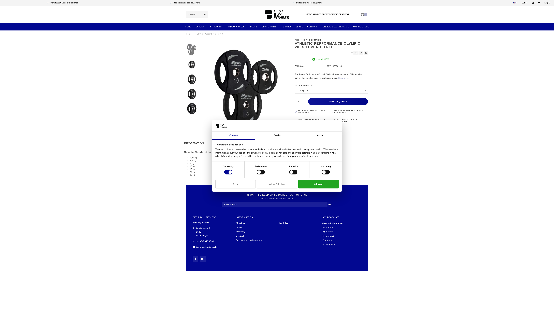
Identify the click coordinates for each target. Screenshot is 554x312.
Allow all (318, 184)
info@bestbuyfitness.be (207, 247)
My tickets (327, 231)
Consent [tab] (233, 135)
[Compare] (533, 3)
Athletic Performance (308, 40)
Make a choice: (303, 86)
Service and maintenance (249, 240)
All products (328, 244)
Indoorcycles (236, 27)
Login (547, 3)
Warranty (240, 231)
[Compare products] (366, 53)
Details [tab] (277, 135)
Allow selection (277, 184)
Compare (327, 240)
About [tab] (320, 135)
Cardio (200, 27)
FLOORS (253, 27)
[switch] (261, 172)
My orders (327, 227)
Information (194, 143)
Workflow (284, 223)
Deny (235, 184)
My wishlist (328, 236)
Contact (312, 27)
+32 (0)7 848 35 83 (205, 241)
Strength (216, 27)
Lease (299, 27)
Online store (361, 27)
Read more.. (344, 78)
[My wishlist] (539, 3)
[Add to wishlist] (361, 53)
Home (188, 27)
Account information (332, 223)
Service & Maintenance (335, 27)
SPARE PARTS (269, 27)
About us (240, 223)
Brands (287, 27)
